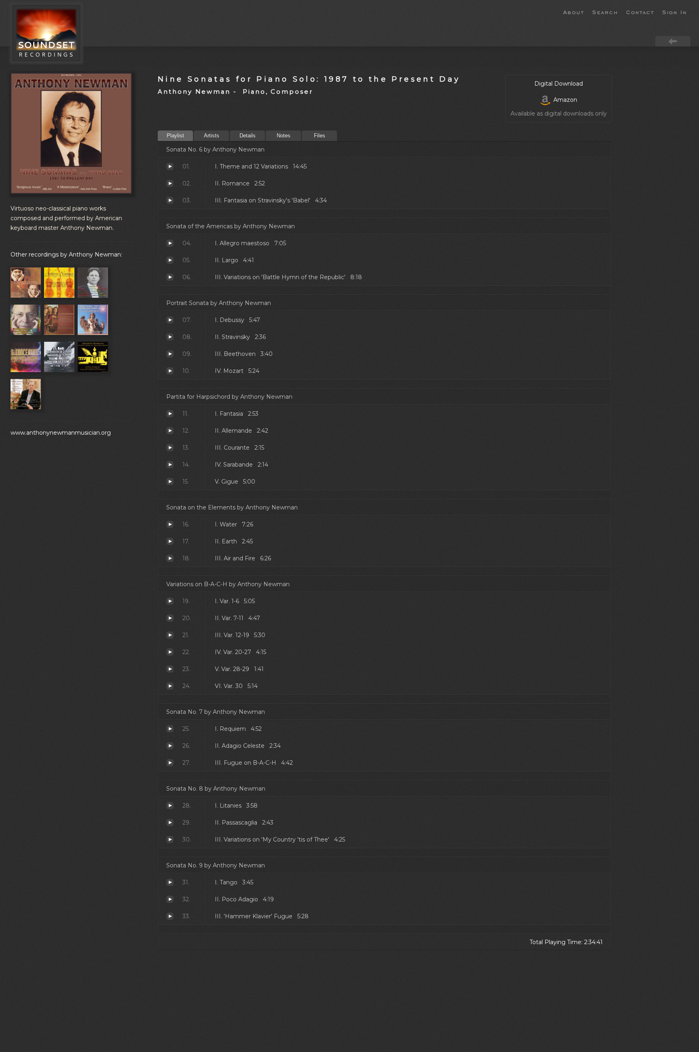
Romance (170, 183)
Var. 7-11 (170, 618)
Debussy (170, 320)
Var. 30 (170, 686)
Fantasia (170, 413)
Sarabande (170, 464)
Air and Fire (170, 558)
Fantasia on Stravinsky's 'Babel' (170, 200)
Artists (211, 136)
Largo (170, 260)
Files (319, 136)
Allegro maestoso (170, 243)
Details (247, 136)
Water (170, 524)
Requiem (170, 728)
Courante (170, 447)
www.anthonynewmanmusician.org (61, 432)
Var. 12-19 (170, 635)
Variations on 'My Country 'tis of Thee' (170, 839)
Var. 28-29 (170, 669)
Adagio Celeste (170, 745)
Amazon (563, 99)
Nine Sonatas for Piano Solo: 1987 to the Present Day (309, 79)
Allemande (170, 430)
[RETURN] (673, 40)
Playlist (175, 136)
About (573, 11)
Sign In (674, 11)
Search (605, 11)
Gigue (170, 481)
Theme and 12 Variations (170, 166)
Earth (170, 541)
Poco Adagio (170, 899)
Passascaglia (170, 822)
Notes (283, 136)
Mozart (170, 371)
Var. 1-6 (170, 601)
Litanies (170, 805)
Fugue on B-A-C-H (170, 762)
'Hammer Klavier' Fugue (170, 916)
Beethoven (170, 354)
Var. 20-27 (170, 652)
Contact (640, 11)
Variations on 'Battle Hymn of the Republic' (170, 277)
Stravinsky (170, 337)
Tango (170, 882)
